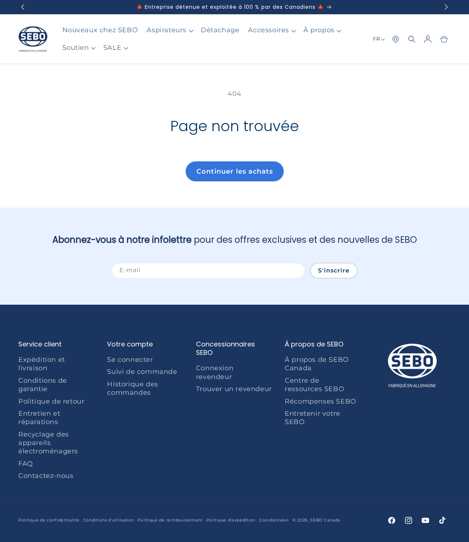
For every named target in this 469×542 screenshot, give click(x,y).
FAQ (25, 464)
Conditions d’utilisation (108, 520)
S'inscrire (334, 270)
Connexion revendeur (214, 372)
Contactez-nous (45, 476)
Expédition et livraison (41, 364)
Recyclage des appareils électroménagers (48, 443)
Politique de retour (51, 401)
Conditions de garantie (42, 384)
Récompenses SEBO (320, 401)
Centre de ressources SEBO (314, 384)
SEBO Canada (325, 520)
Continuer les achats (234, 171)
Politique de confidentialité (49, 520)
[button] (169, 30)
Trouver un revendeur (234, 389)
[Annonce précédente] (22, 7)
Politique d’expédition (230, 520)
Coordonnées (274, 520)
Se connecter (130, 360)
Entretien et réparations (39, 417)
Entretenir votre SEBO (312, 417)
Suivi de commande (142, 372)
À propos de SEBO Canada (317, 364)
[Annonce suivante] (446, 7)
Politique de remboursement (169, 520)
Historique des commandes (132, 388)
